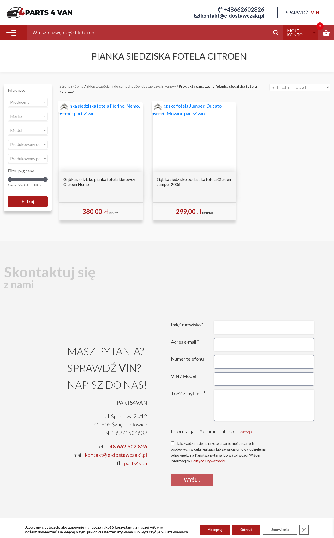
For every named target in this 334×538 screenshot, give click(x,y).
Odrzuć (246, 529)
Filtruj (28, 201)
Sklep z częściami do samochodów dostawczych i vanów (131, 86)
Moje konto (295, 32)
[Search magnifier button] (277, 32)
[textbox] (27, 102)
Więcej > (246, 432)
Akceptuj (215, 529)
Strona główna (71, 86)
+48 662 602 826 (126, 446)
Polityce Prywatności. (208, 461)
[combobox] (28, 102)
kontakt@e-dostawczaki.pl (116, 455)
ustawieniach (176, 532)
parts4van (135, 463)
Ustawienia (279, 529)
